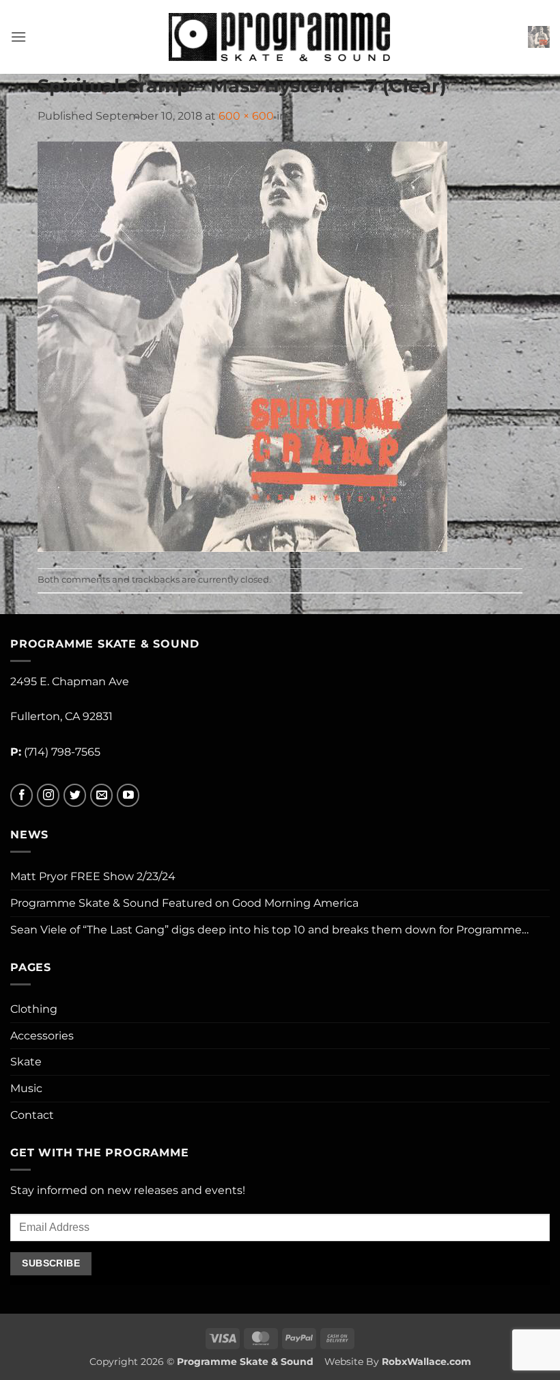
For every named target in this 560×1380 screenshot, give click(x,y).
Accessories (42, 1035)
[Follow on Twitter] (75, 796)
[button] (18, 36)
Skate (26, 1061)
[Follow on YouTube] (128, 796)
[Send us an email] (101, 796)
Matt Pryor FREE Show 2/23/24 (93, 876)
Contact (32, 1115)
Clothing (33, 1009)
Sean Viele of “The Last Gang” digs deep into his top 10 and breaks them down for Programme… (269, 929)
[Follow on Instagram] (48, 796)
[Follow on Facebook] (21, 796)
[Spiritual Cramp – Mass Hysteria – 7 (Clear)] (242, 345)
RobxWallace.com (426, 1361)
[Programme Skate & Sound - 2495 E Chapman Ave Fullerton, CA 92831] (280, 36)
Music (26, 1088)
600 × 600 (246, 115)
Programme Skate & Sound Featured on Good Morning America (184, 903)
